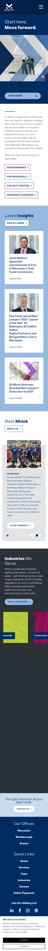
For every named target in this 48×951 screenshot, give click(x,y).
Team (24, 873)
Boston (24, 843)
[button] (31, 535)
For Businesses (16, 167)
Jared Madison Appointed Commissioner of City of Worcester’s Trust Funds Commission (22, 265)
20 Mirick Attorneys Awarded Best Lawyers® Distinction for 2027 (24, 388)
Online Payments (24, 892)
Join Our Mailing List (24, 903)
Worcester (24, 830)
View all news (15, 223)
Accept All (24, 940)
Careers (24, 886)
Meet (16, 421)
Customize (24, 946)
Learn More (15, 95)
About (24, 861)
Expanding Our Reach (20, 195)
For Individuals (16, 176)
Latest (19, 215)
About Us (12, 428)
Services (24, 867)
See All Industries (17, 602)
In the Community (19, 525)
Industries (24, 880)
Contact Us (23, 809)
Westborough (24, 837)
